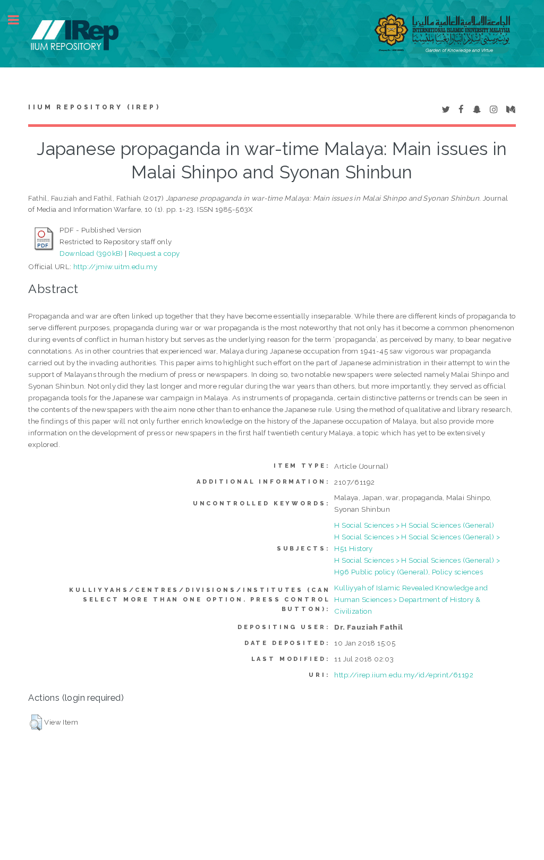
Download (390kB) (91, 253)
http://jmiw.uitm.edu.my (115, 266)
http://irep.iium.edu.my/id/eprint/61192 (403, 674)
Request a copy (154, 253)
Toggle (19, 20)
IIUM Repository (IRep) (94, 107)
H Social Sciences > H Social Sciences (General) (414, 525)
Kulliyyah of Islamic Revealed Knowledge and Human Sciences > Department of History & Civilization (411, 599)
